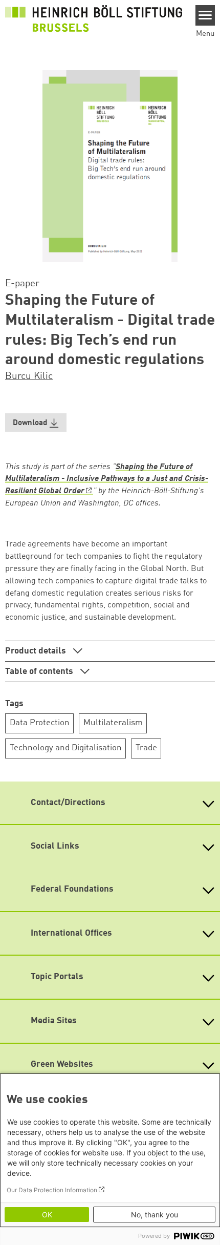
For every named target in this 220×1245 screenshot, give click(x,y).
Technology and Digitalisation (66, 748)
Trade (146, 748)
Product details (36, 651)
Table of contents (40, 671)
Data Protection (40, 723)
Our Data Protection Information (52, 1190)
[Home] (93, 18)
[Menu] (205, 15)
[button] (36, 422)
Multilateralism (113, 723)
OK (47, 1214)
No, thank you (154, 1214)
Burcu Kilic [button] (29, 376)
